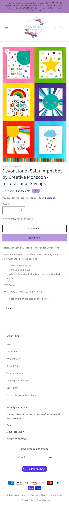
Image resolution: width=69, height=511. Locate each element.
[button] (6, 27)
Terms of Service (14, 373)
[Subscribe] (50, 457)
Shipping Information (17, 380)
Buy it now (34, 237)
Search (9, 344)
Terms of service (43, 500)
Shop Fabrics (13, 351)
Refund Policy (13, 366)
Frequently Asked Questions (21, 395)
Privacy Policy (13, 358)
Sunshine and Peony (22, 495)
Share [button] (9, 308)
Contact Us (12, 387)
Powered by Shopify (39, 495)
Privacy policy (28, 500)
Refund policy (56, 495)
